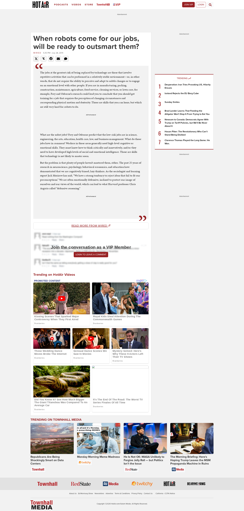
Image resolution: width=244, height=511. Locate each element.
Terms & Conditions (122, 493)
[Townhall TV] (103, 4)
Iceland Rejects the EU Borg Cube (182, 93)
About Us (73, 493)
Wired (37, 53)
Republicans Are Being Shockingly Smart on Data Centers (47, 460)
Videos (76, 4)
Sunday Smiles (172, 102)
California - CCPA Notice (165, 493)
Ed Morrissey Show (85, 493)
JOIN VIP (188, 4)
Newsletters (99, 493)
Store (89, 4)
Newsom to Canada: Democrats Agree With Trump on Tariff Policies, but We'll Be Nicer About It (187, 123)
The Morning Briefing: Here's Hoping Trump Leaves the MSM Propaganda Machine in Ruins (190, 460)
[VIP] (117, 4)
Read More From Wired (89, 226)
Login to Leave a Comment (91, 254)
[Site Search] (210, 4)
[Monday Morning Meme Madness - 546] (98, 438)
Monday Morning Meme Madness (98, 457)
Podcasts (61, 4)
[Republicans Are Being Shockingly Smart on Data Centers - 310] (52, 438)
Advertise (109, 493)
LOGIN (201, 4)
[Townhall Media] (41, 505)
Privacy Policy (136, 493)
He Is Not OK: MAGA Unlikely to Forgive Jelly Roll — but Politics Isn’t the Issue (144, 460)
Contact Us (148, 493)
